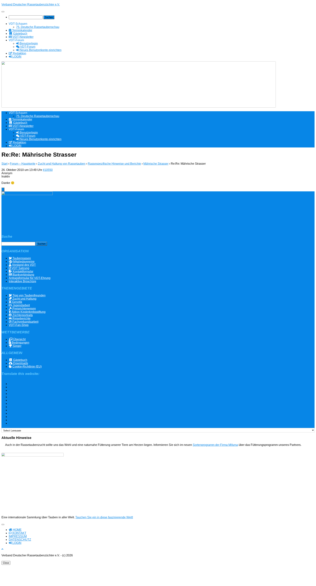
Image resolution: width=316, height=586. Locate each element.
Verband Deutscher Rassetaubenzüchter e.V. (30, 4)
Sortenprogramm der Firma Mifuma (215, 444)
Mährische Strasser (155, 163)
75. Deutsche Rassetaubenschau (37, 27)
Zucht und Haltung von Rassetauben (61, 163)
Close (6, 562)
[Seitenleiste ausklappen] (2, 189)
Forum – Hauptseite (22, 163)
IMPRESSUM (18, 536)
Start (4, 163)
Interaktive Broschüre (22, 281)
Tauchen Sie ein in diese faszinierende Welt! (104, 517)
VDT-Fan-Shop (19, 325)
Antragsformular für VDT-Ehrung (29, 278)
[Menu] (2, 11)
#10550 (48, 169)
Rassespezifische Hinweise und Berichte (114, 163)
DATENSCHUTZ (20, 539)
